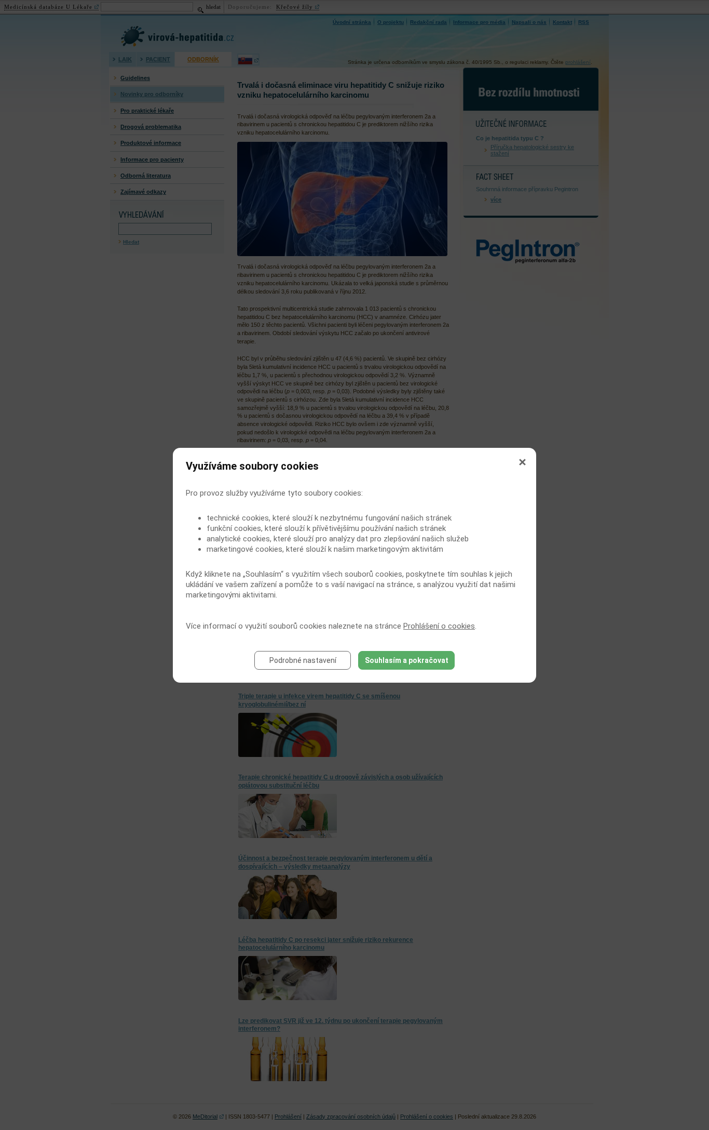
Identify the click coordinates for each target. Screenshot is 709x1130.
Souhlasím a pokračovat (406, 660)
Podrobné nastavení (302, 660)
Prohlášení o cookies (439, 626)
